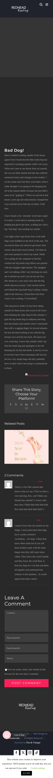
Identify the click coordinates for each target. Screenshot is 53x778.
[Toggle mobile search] (41, 4)
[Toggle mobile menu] (47, 4)
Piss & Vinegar (33, 742)
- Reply (40, 481)
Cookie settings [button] (38, 768)
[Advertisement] (26, 104)
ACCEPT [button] (26, 773)
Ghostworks (14, 738)
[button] (7, 735)
